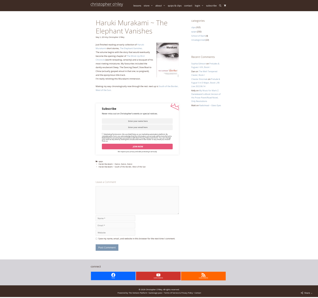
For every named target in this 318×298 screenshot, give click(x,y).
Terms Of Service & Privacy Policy (178, 293)
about (158, 5)
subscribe (211, 5)
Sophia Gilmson (198, 63)
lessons (137, 5)
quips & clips (175, 5)
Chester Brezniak (199, 79)
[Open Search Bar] (220, 5)
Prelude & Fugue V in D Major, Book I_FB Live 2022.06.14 (205, 83)
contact (188, 5)
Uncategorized (198, 40)
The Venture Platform (138, 293)
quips (101, 161)
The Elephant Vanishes (131, 48)
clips (193, 27)
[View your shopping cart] (225, 5)
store (146, 5)
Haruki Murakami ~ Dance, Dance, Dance (115, 164)
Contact (198, 293)
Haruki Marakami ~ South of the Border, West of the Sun (122, 167)
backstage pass (155, 293)
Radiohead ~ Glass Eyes (210, 105)
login (197, 5)
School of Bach (198, 35)
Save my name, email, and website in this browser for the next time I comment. (136, 238)
